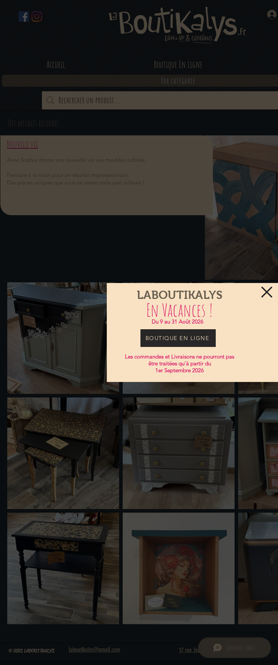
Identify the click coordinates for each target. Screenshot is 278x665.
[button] (266, 292)
